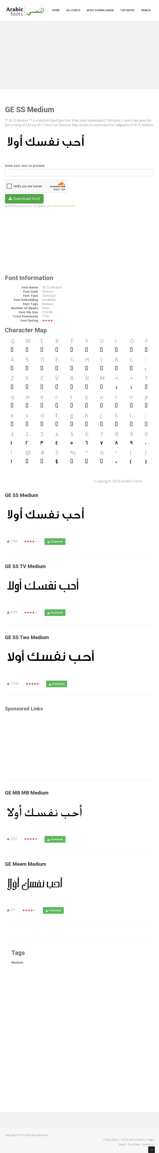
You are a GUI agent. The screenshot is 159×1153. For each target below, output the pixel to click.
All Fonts (73, 10)
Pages (151, 1139)
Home (56, 10)
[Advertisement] (79, 54)
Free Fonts (134, 1144)
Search (146, 10)
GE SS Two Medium (27, 637)
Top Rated (127, 10)
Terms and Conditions (63, 205)
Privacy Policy (110, 1139)
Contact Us (148, 1144)
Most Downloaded (100, 10)
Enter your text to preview (25, 166)
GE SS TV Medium (25, 566)
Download (57, 541)
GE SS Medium (21, 495)
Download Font (26, 198)
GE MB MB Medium (26, 793)
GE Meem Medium (25, 864)
